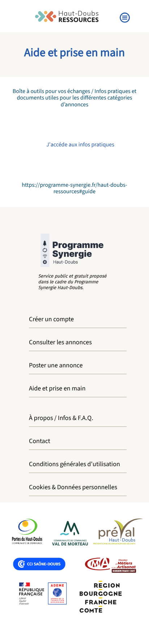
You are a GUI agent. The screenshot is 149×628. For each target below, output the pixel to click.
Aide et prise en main (57, 388)
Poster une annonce (56, 365)
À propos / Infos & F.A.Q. (61, 418)
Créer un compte (51, 319)
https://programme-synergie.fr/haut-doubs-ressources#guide (74, 188)
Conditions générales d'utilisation (74, 464)
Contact (39, 441)
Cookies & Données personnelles (73, 487)
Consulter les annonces (60, 342)
